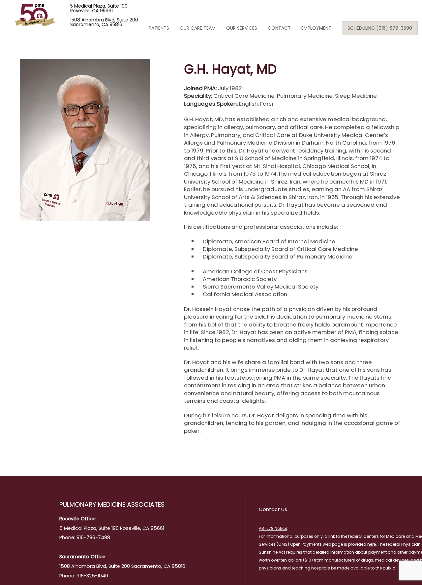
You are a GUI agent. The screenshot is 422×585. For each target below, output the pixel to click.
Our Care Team (198, 28)
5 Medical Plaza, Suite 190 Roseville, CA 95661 (99, 8)
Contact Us (273, 509)
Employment (316, 28)
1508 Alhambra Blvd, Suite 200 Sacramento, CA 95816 (104, 22)
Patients (159, 28)
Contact (279, 28)
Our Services (241, 28)
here (371, 544)
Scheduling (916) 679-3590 (379, 28)
